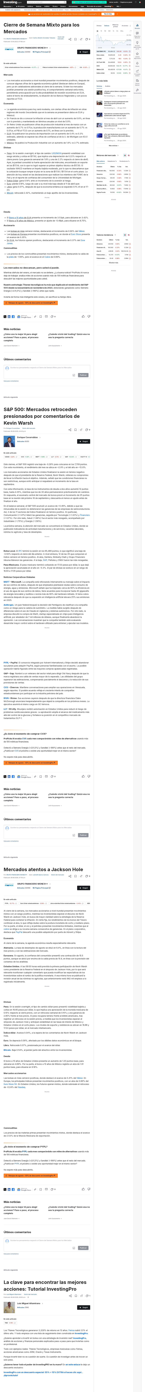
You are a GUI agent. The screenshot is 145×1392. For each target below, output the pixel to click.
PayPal (19, 932)
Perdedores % (124, 161)
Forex (67, 10)
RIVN (6, 698)
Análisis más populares (12, 10)
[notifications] (135, 2)
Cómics (102, 10)
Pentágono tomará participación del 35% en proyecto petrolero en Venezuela (116, 103)
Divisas (99, 26)
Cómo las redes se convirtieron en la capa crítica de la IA (116, 125)
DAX (98, 66)
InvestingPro (81, 1333)
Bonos (96, 10)
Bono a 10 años (16, 217)
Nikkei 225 (100, 69)
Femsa (71, 1330)
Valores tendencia (105, 235)
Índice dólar (101, 73)
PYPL (6, 662)
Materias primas (75, 10)
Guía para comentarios (11, 381)
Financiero (85, 515)
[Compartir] (70, 39)
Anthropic (9, 605)
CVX (6, 687)
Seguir (85, 52)
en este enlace (73, 1364)
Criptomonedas (87, 10)
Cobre (47, 257)
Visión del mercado (44, 10)
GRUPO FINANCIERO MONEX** (32, 48)
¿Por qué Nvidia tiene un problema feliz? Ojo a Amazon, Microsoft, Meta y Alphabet (117, 136)
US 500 (99, 58)
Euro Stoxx (76, 234)
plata (11, 257)
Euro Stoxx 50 (10, 1084)
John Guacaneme (54, 346)
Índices (106, 26)
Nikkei (81, 231)
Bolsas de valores (57, 10)
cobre (6, 929)
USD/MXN (56, 153)
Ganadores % (112, 161)
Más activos (101, 161)
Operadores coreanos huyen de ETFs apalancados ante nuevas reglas (117, 114)
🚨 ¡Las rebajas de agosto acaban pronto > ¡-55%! (89, 2)
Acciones (125, 26)
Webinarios (109, 10)
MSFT (7, 582)
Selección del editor (30, 10)
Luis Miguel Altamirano (28, 1303)
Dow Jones (100, 55)
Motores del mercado (106, 155)
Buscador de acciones (94, 6)
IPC (20, 551)
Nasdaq (21, 1087)
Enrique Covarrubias (27, 437)
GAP (45, 560)
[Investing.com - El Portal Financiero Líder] (13, 2)
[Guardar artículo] (75, 39)
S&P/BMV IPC (101, 51)
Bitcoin (10, 193)
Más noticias (113, 145)
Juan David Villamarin (11, 346)
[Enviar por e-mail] (46, 316)
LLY (5, 709)
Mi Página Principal (40, 52)
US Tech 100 (101, 62)
